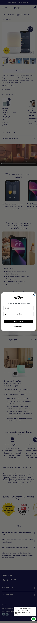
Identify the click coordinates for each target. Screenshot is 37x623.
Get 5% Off (18, 321)
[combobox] (7, 314)
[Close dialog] (33, 294)
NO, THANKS (18, 326)
